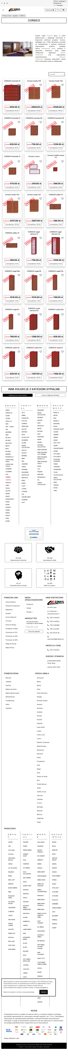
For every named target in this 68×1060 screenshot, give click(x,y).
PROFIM (39, 1002)
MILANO (39, 431)
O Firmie (8, 621)
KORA (23, 480)
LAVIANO (24, 491)
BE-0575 (8, 437)
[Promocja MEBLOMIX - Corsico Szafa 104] (29, 88)
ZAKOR (54, 927)
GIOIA (23, 434)
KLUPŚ (25, 947)
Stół (38, 780)
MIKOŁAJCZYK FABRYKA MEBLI (41, 915)
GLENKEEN (25, 440)
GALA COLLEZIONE (27, 872)
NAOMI (39, 442)
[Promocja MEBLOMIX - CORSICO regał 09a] (8, 278)
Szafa (39, 788)
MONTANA (40, 436)
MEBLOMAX (41, 899)
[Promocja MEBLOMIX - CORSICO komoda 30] (29, 125)
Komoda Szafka (42, 700)
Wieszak (39, 811)
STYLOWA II (57, 456)
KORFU (24, 483)
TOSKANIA (56, 466)
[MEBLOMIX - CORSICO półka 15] (56, 206)
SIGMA (55, 440)
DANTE (8, 496)
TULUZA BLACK (58, 475)
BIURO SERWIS (12, 888)
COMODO (11, 911)
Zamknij (43, 992)
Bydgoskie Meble (11, 896)
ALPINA (8, 418)
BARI (7, 435)
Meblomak (40, 895)
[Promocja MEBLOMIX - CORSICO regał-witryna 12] (29, 241)
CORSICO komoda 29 (56, 118)
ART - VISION (10, 426)
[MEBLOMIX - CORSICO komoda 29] (56, 130)
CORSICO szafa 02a (55, 309)
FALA (23, 412)
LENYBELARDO (26, 497)
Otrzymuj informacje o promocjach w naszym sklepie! (34, 622)
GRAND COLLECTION (25, 446)
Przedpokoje (10, 700)
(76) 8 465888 (54, 625)
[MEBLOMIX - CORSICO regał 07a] (56, 283)
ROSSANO (56, 423)
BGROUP (10, 884)
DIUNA (7, 504)
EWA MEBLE (11, 949)
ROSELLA (56, 421)
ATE (7, 429)
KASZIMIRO (25, 472)
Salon (7, 704)
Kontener (40, 708)
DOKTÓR (11, 929)
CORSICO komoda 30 (34, 118)
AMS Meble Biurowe (11, 859)
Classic (8, 488)
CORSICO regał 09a (12, 271)
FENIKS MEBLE (27, 850)
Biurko (39, 685)
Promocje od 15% (11, 632)
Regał (39, 769)
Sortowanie (57, 72)
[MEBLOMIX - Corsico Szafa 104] (34, 92)
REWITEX (55, 850)
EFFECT (8, 515)
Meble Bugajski (41, 876)
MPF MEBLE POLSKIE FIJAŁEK (41, 946)
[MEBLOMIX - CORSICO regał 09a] (12, 283)
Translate (60, 5)
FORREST (24, 423)
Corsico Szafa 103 (12, 195)
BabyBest (11, 872)
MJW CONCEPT (40, 922)
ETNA (7, 518)
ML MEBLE (40, 927)
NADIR (39, 439)
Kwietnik (39, 723)
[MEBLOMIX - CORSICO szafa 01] (56, 359)
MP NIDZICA (41, 941)
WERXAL (54, 923)
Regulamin (9, 609)
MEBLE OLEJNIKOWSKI (42, 890)
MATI (39, 423)
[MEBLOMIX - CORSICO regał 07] (12, 322)
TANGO (55, 464)
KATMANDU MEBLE (26, 938)
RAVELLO (56, 412)
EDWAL (8, 513)
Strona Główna (11, 602)
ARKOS (10, 864)
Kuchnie (8, 685)
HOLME (25, 917)
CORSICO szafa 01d (34, 348)
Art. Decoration (12, 868)
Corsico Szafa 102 (56, 81)
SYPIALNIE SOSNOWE (56, 460)
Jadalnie (8, 681)
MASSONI (40, 846)
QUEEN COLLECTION (41, 483)
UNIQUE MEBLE (56, 908)
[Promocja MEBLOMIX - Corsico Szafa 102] (51, 88)
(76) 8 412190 (54, 629)
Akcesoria (40, 678)
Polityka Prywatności (13, 606)
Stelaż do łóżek (42, 776)
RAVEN (54, 842)
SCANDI (55, 432)
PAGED (39, 972)
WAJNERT (55, 916)
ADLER (10, 842)
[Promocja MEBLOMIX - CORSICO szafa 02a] (51, 317)
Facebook (29, 604)
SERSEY (55, 437)
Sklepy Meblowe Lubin (11, 1038)
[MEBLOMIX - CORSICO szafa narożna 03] (34, 322)
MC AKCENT (41, 856)
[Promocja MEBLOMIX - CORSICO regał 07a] (51, 278)
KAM (24, 933)
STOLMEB (55, 892)
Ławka (39, 731)
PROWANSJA (41, 477)
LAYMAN (25, 965)
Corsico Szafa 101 (34, 195)
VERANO (56, 485)
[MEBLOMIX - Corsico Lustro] (34, 169)
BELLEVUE (9, 443)
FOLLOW (24, 421)
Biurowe (8, 678)
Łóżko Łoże (41, 735)
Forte (24, 860)
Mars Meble (40, 842)
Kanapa (39, 697)
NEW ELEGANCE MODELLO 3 (42, 458)
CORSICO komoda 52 (12, 81)
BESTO (8, 446)
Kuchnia (39, 719)
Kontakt (8, 613)
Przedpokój (41, 761)
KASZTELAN (25, 475)
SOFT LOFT (56, 443)
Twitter (28, 608)
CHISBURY (9, 469)
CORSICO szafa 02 (12, 348)
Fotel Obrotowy (42, 693)
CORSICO (8, 480)
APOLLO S (9, 421)
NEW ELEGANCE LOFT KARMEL (42, 453)
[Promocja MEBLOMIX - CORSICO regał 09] (29, 278)
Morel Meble (41, 931)
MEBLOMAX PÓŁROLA (41, 904)
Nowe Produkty (11, 625)
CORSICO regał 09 (34, 271)
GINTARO (24, 432)
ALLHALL (11, 854)
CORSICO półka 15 (56, 195)
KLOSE (25, 943)
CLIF (7, 474)
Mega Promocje (11, 644)
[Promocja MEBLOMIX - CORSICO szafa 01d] (29, 355)
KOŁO (24, 955)
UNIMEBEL (55, 904)
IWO (23, 461)
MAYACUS (40, 425)
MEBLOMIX (40, 909)
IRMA (23, 458)
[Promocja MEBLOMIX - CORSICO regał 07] (8, 317)
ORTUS (39, 968)
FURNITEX (26, 864)
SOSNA (55, 451)
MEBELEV (40, 860)
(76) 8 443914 (54, 621)
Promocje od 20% (12, 636)
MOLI (39, 434)
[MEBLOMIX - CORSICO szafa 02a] (56, 322)
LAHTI (23, 486)
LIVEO (25, 977)
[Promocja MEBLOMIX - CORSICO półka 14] (8, 241)
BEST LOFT (11, 880)
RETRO (55, 415)
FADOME (25, 842)
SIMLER (54, 868)
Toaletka (40, 799)
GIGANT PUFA (27, 885)
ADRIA (7, 410)
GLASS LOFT (25, 437)
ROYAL (55, 426)
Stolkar (54, 884)
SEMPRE (55, 434)
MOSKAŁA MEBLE (40, 936)
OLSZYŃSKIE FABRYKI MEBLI (42, 963)
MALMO (39, 420)
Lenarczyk (26, 969)
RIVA (54, 418)
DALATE (8, 491)
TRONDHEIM (57, 469)
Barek (39, 681)
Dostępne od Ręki (12, 628)
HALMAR (25, 901)
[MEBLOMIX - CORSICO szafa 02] (12, 359)
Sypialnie (9, 708)
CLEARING (9, 471)
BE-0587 (8, 440)
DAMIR (8, 493)
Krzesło (39, 716)
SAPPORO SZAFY (58, 429)
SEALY (54, 854)
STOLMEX (55, 896)
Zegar (39, 822)
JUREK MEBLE (27, 929)
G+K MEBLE (26, 868)
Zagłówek (40, 818)
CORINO (8, 477)
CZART (10, 915)
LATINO (24, 488)
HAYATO (24, 453)
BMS (9, 892)
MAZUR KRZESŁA (40, 851)
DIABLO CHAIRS (10, 924)
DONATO (8, 507)
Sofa (38, 773)
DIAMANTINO (10, 499)
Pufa (38, 765)
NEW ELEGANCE (42, 449)
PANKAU (39, 976)
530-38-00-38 (54, 633)
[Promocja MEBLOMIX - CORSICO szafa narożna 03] (29, 317)
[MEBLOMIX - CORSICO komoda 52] (12, 92)
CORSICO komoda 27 (12, 156)
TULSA (55, 472)
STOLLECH (55, 888)
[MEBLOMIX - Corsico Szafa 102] (56, 92)
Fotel (38, 689)
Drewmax (11, 937)
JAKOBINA (25, 464)
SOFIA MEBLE (56, 876)
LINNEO (25, 973)
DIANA (7, 502)
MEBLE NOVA (41, 880)
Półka (39, 757)
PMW (39, 998)
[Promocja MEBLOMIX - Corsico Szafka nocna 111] (51, 164)
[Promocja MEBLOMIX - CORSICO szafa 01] (51, 355)
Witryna (39, 814)
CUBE (7, 485)
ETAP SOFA (11, 945)
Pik (38, 480)
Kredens (39, 712)
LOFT (23, 502)
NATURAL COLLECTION (41, 446)
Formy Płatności (11, 617)
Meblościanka (41, 746)
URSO (55, 482)
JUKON (24, 466)
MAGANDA (40, 410)
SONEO (55, 445)
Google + (29, 612)
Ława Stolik (41, 727)
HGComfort (26, 913)
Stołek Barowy (42, 784)
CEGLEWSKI (11, 907)
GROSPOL (26, 893)
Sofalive (54, 872)
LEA (23, 494)
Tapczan (40, 795)
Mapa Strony (10, 647)
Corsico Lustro (34, 156)
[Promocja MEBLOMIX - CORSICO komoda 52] (8, 88)
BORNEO (8, 454)
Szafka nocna (41, 792)
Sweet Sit (55, 900)
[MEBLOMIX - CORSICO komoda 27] (12, 169)
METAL (39, 428)
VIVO (53, 912)
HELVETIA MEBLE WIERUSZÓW (27, 907)
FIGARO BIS (25, 418)
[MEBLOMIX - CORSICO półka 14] (12, 245)
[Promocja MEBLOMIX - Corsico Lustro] (29, 164)
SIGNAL (54, 864)
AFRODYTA (9, 413)
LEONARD (24, 499)
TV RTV (39, 803)
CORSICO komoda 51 (12, 118)
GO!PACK (26, 889)
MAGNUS (40, 417)
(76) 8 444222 (54, 617)
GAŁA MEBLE (27, 877)
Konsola (39, 704)
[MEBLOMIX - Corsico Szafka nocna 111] (56, 169)
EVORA (8, 521)
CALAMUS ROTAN (11, 902)
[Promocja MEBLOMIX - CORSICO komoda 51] (8, 125)
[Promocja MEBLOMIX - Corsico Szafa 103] (8, 202)
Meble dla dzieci (11, 689)
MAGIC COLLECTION (41, 413)
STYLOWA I (56, 454)
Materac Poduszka (43, 742)
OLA (38, 469)
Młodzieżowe (10, 697)
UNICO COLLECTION (57, 478)
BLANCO (8, 451)
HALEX (25, 897)
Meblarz (39, 868)
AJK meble (11, 850)
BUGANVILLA (10, 457)
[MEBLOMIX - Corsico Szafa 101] (34, 206)
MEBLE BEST (41, 872)
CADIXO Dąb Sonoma (9, 465)
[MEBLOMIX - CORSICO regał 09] (34, 283)
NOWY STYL (41, 958)
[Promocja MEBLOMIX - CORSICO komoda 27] (8, 164)
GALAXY (24, 429)
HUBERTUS (26, 921)
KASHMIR (24, 469)
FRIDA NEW (25, 426)
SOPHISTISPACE (58, 448)
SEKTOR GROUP (54, 859)
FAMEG (25, 846)
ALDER (8, 415)
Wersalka (40, 807)
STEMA (54, 880)
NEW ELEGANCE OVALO (42, 462)
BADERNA (8, 432)
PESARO (39, 471)
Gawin (25, 881)
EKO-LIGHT (11, 941)
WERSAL (54, 920)
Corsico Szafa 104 (34, 81)
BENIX (10, 876)
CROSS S (8, 482)
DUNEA (8, 510)
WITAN (55, 488)
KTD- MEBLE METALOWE (26, 960)
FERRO (24, 415)
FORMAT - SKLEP (26, 855)
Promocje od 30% (12, 640)
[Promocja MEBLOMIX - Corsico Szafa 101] (29, 202)
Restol (54, 846)
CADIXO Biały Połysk (9, 460)
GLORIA (24, 443)
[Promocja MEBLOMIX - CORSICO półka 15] (51, 202)
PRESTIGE (40, 474)
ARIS (7, 424)
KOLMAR (25, 951)
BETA (7, 448)
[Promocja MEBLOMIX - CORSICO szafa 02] (8, 355)
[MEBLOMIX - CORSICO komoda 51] (12, 130)
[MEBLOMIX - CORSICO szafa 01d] (34, 359)
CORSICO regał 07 (12, 309)
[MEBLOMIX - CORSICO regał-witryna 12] (34, 245)
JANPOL (25, 925)
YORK (55, 490)
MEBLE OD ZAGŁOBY (40, 884)
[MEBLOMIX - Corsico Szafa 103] (12, 206)
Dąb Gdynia (11, 919)
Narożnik (40, 754)
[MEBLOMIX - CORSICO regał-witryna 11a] (56, 245)
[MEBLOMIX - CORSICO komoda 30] (34, 130)
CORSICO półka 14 (12, 233)
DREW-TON (11, 933)
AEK (9, 846)
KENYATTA (25, 477)
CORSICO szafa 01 (56, 348)
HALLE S (24, 450)
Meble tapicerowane (12, 693)
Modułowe (40, 750)
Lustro (39, 738)
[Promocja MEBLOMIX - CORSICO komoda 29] (51, 125)
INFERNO (24, 455)
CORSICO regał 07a (55, 271)
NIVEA (39, 466)
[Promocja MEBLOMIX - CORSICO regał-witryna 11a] (51, 241)
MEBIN (39, 864)
